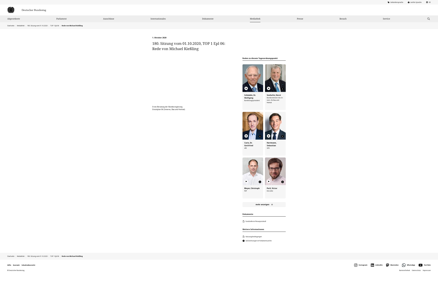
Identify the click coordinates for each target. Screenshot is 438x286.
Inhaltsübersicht (28, 265)
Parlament (61, 18)
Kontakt (16, 265)
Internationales (158, 18)
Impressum (427, 270)
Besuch (343, 18)
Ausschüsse (108, 18)
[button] (428, 2)
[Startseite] (26, 10)
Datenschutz (416, 270)
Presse (300, 18)
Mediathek (255, 18)
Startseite (10, 26)
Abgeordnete (13, 18)
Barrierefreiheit (404, 270)
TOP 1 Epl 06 (54, 26)
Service (386, 18)
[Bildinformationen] (260, 88)
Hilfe (9, 265)
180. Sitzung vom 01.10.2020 (37, 26)
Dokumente (208, 18)
